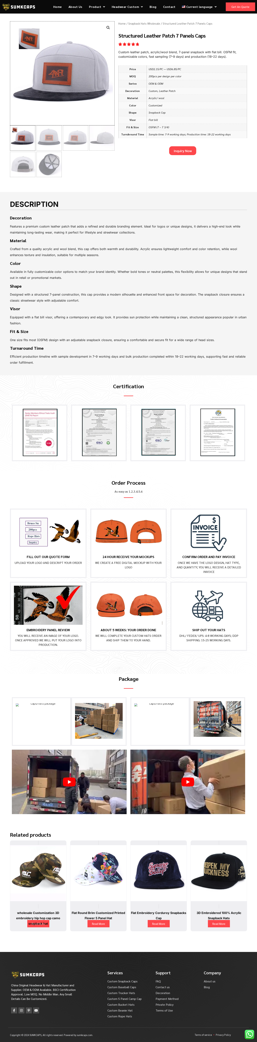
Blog (153, 7)
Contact (169, 7)
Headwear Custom (125, 7)
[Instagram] (21, 1010)
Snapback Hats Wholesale (144, 23)
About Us (75, 7)
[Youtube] (36, 1010)
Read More (98, 923)
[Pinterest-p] (29, 1010)
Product (95, 7)
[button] (108, 27)
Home (57, 7)
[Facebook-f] (14, 1010)
